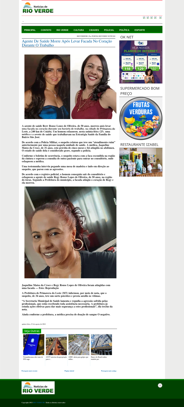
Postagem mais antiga (108, 371)
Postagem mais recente (29, 371)
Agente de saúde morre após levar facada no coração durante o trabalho (67, 43)
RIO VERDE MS (39, 402)
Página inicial (69, 371)
